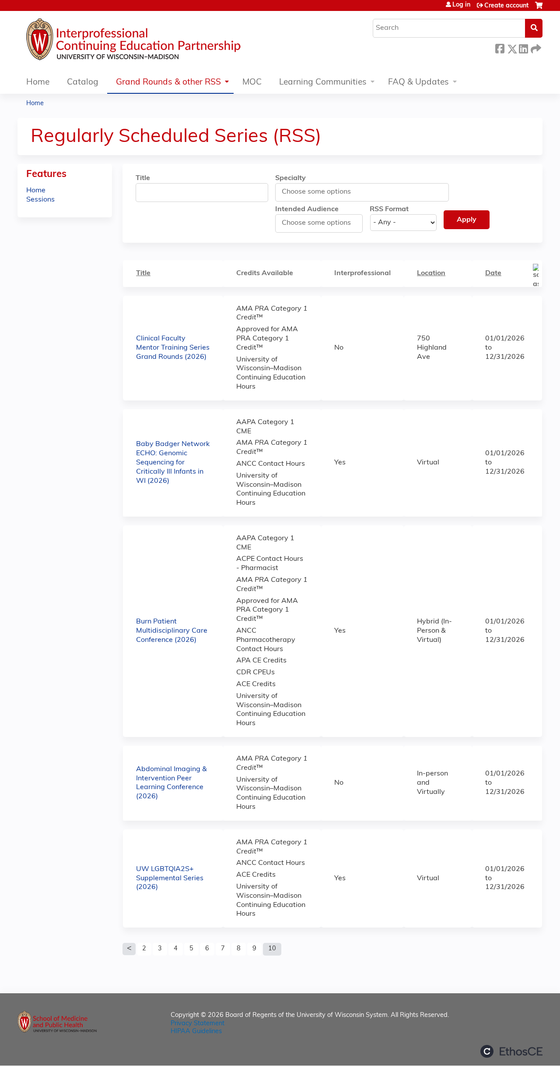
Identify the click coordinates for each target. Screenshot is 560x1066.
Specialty (290, 178)
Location (431, 273)
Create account (506, 6)
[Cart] (538, 9)
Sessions (40, 199)
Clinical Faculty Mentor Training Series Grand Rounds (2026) (173, 348)
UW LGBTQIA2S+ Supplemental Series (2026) (169, 878)
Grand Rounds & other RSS (168, 82)
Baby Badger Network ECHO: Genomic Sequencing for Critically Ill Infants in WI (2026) (173, 462)
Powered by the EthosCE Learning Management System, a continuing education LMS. (511, 1051)
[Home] (160, 41)
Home (37, 82)
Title (143, 178)
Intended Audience (307, 209)
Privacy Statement (197, 1023)
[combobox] (320, 192)
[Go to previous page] (129, 949)
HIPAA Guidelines (196, 1031)
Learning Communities (323, 82)
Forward (535, 47)
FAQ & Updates (418, 82)
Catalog (82, 82)
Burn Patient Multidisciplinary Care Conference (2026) (171, 631)
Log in (461, 5)
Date (493, 273)
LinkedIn (523, 47)
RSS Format (389, 209)
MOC (252, 82)
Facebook (499, 47)
